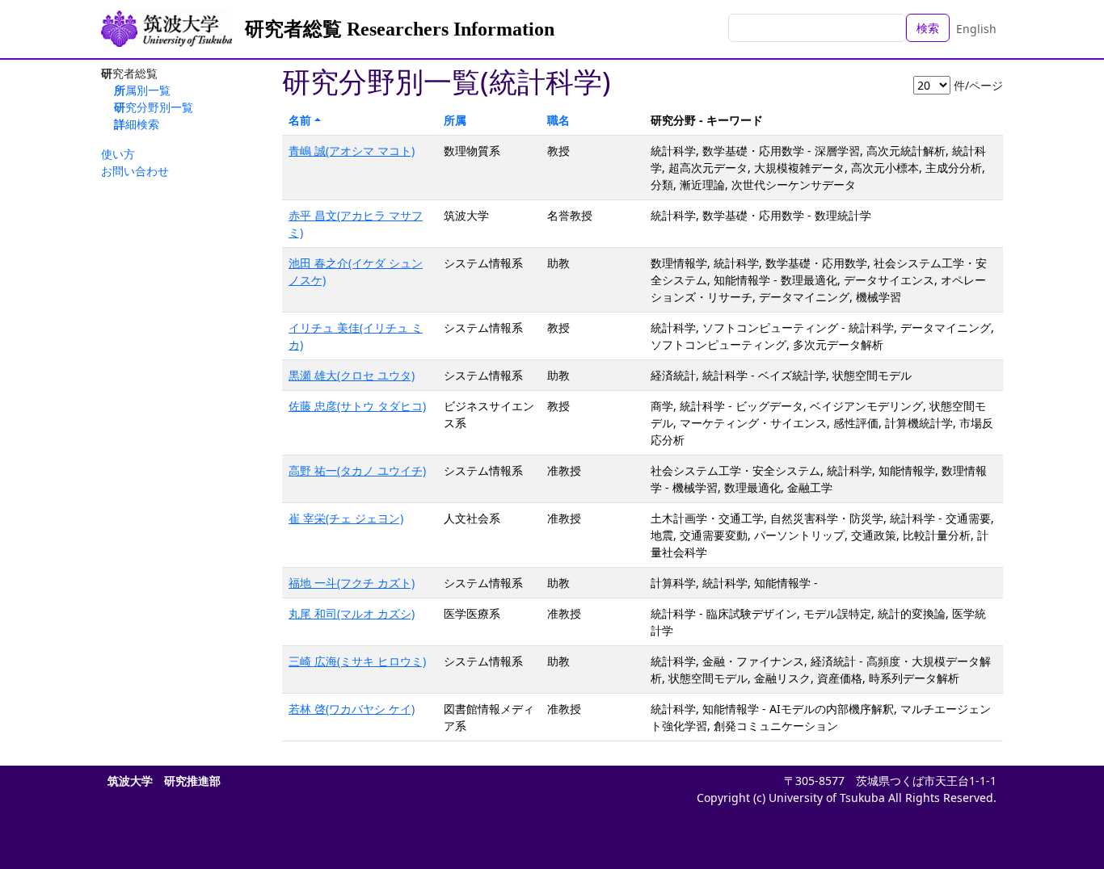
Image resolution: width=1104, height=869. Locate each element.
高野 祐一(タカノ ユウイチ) (357, 470)
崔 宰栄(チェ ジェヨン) (346, 518)
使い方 (118, 154)
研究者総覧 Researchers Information (399, 29)
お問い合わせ (135, 170)
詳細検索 (136, 124)
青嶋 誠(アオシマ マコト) (352, 150)
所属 (455, 120)
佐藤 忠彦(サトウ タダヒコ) (357, 406)
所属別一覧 (142, 90)
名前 (300, 120)
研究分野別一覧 (153, 107)
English (976, 28)
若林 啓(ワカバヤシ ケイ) (352, 708)
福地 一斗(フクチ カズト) (352, 582)
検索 (927, 28)
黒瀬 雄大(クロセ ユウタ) (352, 375)
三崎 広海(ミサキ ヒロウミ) (357, 661)
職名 (558, 120)
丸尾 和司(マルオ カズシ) (352, 613)
